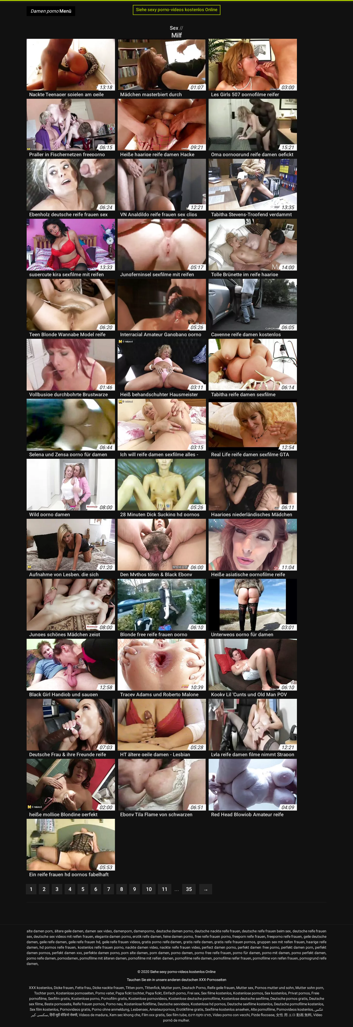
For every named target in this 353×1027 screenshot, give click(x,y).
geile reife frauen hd (84, 942)
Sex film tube (176, 1015)
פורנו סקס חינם (199, 1015)
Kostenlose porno (85, 998)
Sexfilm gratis (59, 998)
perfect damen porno (219, 947)
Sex (175, 28)
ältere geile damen (69, 931)
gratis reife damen (197, 942)
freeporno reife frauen (284, 936)
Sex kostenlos (276, 993)
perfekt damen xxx (67, 953)
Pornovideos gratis (75, 1009)
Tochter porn (44, 993)
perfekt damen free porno (258, 947)
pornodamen (67, 958)
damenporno (144, 931)
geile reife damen (53, 942)
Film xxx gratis (153, 1015)
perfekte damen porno (102, 953)
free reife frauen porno (213, 936)
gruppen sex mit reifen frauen (281, 942)
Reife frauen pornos (88, 1004)
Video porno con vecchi (231, 1015)
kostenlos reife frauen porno (101, 947)
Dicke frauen (64, 988)
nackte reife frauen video (180, 947)
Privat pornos (299, 993)
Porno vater (104, 993)
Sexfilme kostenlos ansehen (227, 1009)
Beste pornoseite (57, 1004)
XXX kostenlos (40, 988)
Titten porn (134, 988)
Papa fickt (153, 993)
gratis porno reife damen (161, 942)
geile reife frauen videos (121, 942)
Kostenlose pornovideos (147, 998)
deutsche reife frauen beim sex (266, 931)
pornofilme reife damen (193, 958)
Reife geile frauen (221, 988)
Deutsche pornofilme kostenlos (298, 1004)
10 (149, 889)
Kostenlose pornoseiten (75, 993)
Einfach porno (174, 993)
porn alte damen (134, 953)
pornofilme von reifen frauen (275, 958)
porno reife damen (41, 958)
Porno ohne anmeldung (110, 1009)
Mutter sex (244, 988)
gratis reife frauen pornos (234, 942)
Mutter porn (170, 988)
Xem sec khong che (124, 1015)
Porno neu (114, 1004)
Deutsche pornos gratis (289, 998)
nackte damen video (141, 947)
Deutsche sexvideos (173, 1004)
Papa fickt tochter (130, 993)
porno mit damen (276, 953)
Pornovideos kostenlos (295, 1009)
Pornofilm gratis (114, 998)
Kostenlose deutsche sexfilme (245, 998)
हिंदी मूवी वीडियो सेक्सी (63, 1015)
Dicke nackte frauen (108, 988)
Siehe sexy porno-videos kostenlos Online (176, 9)
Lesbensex (139, 1009)
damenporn (122, 931)
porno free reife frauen (213, 953)
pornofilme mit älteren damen (103, 958)
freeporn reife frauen (248, 936)
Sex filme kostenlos (216, 993)
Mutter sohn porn (309, 988)
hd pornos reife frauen (58, 947)
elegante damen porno (113, 936)
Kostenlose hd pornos (208, 1004)
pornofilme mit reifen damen (150, 958)
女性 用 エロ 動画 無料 (294, 1015)
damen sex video (98, 931)
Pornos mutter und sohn (274, 988)
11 (164, 889)
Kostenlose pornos (248, 993)
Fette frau (83, 988)
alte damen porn (40, 931)
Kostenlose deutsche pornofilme (194, 998)
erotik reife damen (147, 936)
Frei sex (193, 993)
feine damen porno (178, 936)
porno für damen (246, 953)
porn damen (159, 953)
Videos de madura (93, 1015)
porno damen (182, 953)
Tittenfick (152, 988)
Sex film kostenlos (44, 1009)
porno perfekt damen (308, 953)
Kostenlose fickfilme (140, 1004)
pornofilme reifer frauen (232, 958)
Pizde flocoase (262, 1015)
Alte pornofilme (263, 1009)
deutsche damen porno (174, 931)
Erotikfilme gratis (189, 1009)
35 (189, 889)
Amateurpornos (162, 1009)
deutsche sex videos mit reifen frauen (63, 936)
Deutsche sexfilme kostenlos (249, 1004)
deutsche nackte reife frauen (217, 931)
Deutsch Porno (194, 988)
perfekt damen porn (297, 947)
